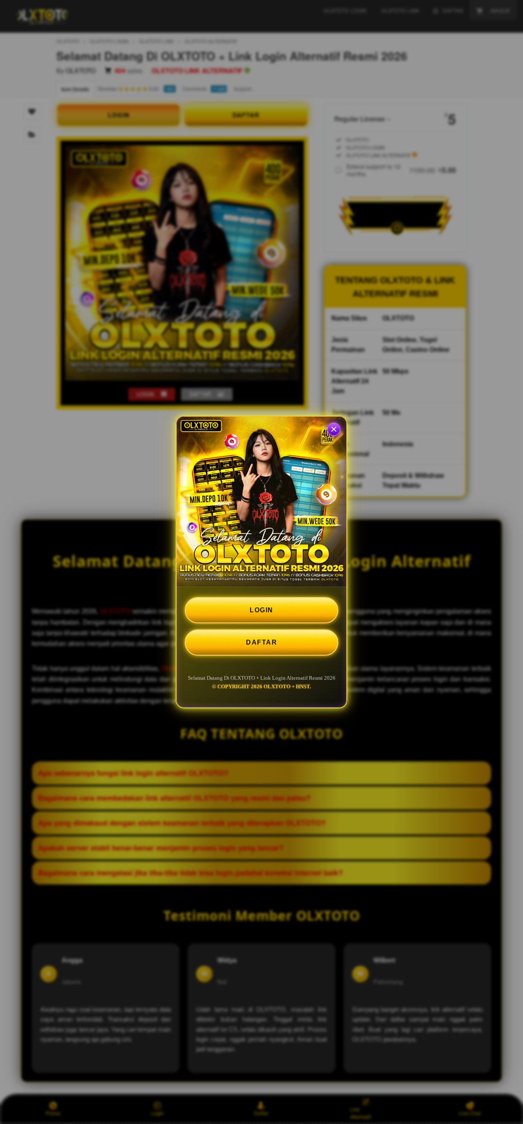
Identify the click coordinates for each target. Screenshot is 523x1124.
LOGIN (261, 610)
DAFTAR (261, 642)
